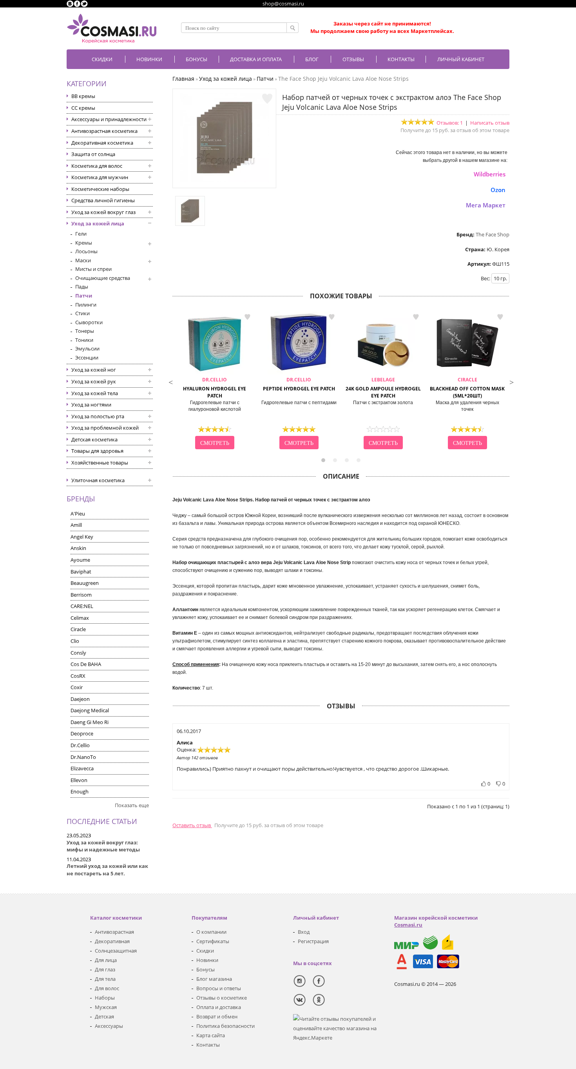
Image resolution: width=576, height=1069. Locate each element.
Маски (83, 260)
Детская (104, 1016)
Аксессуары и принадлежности (109, 119)
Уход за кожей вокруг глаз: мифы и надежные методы (103, 846)
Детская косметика (94, 439)
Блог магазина (214, 978)
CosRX (78, 675)
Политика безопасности (225, 1025)
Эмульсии (87, 348)
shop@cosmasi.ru (283, 3)
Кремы (83, 242)
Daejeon (80, 698)
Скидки (102, 59)
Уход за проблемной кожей (105, 427)
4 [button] (358, 460)
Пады (81, 286)
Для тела (105, 978)
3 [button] (347, 460)
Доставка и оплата (256, 59)
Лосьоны (86, 251)
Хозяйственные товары (99, 462)
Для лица (106, 960)
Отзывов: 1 (450, 122)
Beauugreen (85, 582)
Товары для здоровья (97, 450)
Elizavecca (82, 768)
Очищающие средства (102, 277)
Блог (312, 59)
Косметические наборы (100, 188)
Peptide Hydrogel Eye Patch (299, 384)
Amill (76, 524)
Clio (75, 640)
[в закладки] (267, 99)
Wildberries (489, 174)
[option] (214, 381)
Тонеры (84, 330)
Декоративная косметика (102, 142)
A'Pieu (78, 513)
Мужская (106, 1007)
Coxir (77, 687)
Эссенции (86, 357)
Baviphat (81, 571)
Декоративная (112, 941)
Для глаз (105, 969)
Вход (304, 931)
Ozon (498, 190)
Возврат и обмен (216, 1016)
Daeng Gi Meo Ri (90, 722)
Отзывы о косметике (221, 997)
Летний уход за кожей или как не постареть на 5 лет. (107, 869)
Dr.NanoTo (83, 756)
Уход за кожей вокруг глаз (103, 212)
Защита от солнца (93, 154)
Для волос (107, 988)
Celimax (80, 617)
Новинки (149, 59)
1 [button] (323, 460)
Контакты (401, 59)
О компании (211, 931)
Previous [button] (170, 381)
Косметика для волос (96, 165)
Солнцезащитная (116, 950)
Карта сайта (210, 1035)
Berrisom (81, 594)
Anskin (78, 548)
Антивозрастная (114, 931)
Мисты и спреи (93, 268)
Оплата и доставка (218, 1007)
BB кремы (83, 96)
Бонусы (205, 969)
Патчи (83, 295)
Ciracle (78, 629)
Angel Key (82, 536)
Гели (81, 233)
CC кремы (83, 107)
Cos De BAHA (86, 664)
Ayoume (80, 559)
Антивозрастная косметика (104, 130)
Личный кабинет (460, 59)
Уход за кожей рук (93, 381)
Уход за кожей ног (93, 369)
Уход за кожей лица (97, 223)
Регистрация (313, 941)
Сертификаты (212, 941)
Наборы (105, 997)
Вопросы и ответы (218, 988)
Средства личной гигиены (103, 200)
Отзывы (353, 59)
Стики (82, 313)
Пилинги (85, 304)
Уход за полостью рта (97, 416)
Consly (78, 652)
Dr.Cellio (80, 745)
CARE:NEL (82, 606)
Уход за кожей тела (94, 393)
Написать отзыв (489, 122)
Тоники (84, 339)
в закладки (247, 317)
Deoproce (82, 733)
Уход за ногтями (91, 404)
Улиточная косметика (98, 480)
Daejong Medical (90, 710)
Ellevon (79, 780)
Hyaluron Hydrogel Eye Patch (214, 387)
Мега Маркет (485, 205)
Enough (80, 791)
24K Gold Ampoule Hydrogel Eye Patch (383, 387)
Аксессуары (109, 1025)
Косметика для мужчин (99, 177)
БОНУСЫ (196, 59)
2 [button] (335, 460)
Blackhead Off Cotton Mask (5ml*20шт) (467, 387)
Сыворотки (89, 322)
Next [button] (511, 381)
